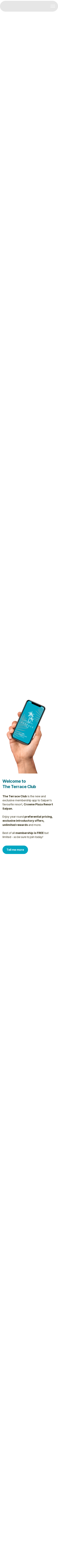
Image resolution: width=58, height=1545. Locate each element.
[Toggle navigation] (52, 6)
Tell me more (15, 849)
